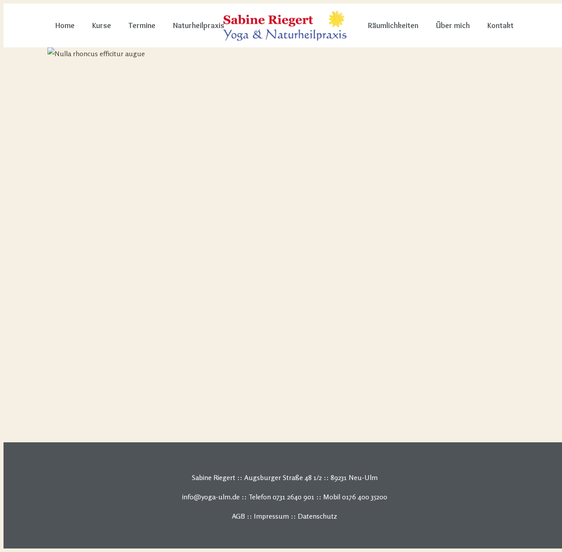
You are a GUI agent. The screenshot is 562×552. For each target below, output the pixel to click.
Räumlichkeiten (393, 25)
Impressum (271, 516)
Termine (142, 25)
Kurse (101, 25)
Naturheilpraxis (198, 25)
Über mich (453, 25)
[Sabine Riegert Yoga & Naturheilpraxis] (284, 25)
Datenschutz (317, 516)
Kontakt (500, 25)
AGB (238, 516)
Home (65, 25)
